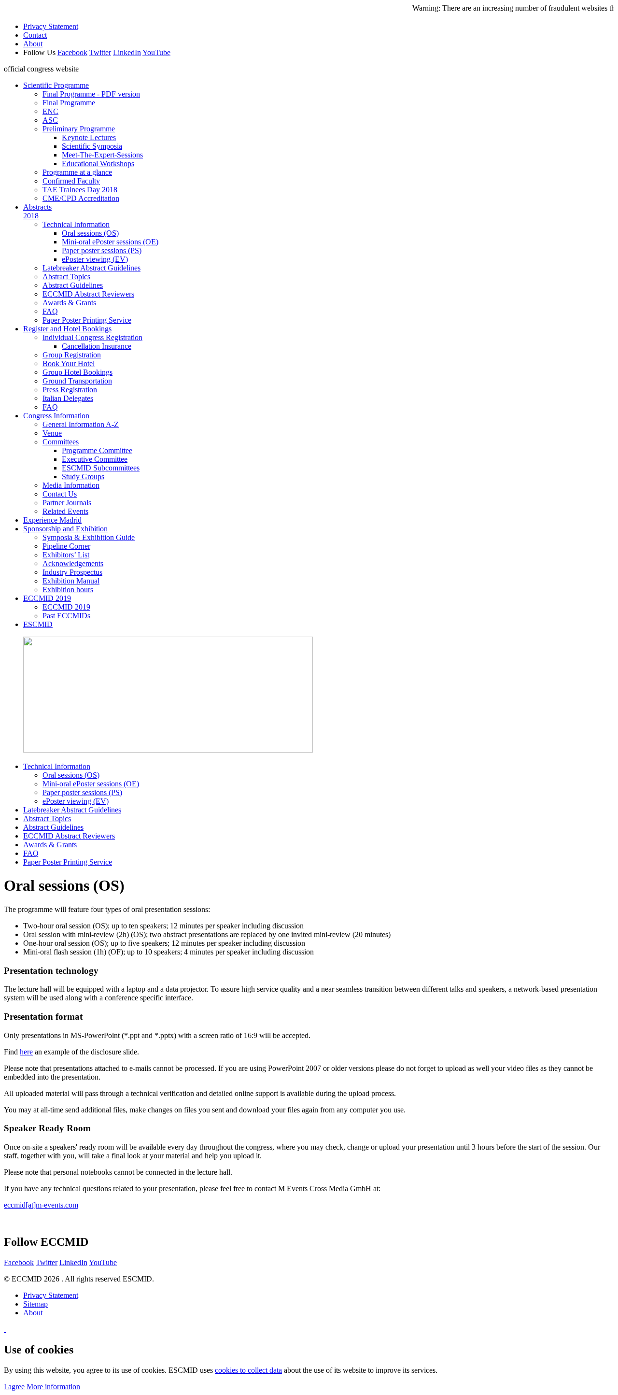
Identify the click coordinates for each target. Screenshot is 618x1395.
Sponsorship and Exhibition (65, 529)
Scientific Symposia (92, 146)
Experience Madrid (52, 520)
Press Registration (69, 389)
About (32, 44)
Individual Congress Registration (92, 337)
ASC (50, 120)
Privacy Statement (50, 26)
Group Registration (71, 355)
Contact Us (59, 494)
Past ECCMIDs (66, 616)
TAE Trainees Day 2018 (79, 189)
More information (53, 1386)
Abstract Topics (66, 276)
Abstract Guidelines (72, 285)
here (26, 1052)
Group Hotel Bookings (77, 372)
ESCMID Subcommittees (101, 468)
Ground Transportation (77, 381)
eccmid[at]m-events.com (41, 1205)
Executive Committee (94, 459)
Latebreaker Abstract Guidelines (91, 268)
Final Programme (68, 103)
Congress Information (56, 416)
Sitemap (35, 1304)
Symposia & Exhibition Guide (88, 537)
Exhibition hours (67, 589)
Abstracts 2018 (37, 211)
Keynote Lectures (89, 137)
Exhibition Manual (70, 581)
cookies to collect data (248, 1370)
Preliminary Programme (78, 129)
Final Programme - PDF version (91, 94)
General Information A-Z (80, 424)
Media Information (70, 485)
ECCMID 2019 (47, 598)
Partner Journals (66, 502)
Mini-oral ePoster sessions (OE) (110, 242)
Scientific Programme (56, 85)
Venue (52, 433)
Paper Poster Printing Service (86, 320)
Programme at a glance (77, 172)
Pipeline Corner (66, 546)
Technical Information (76, 224)
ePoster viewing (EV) (95, 259)
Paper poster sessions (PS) (101, 250)
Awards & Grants (69, 303)
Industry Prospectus (72, 572)
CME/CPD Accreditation (80, 198)
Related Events (65, 511)
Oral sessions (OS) (90, 233)
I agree (14, 1386)
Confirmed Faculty (71, 181)
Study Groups (83, 476)
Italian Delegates (67, 398)
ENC (50, 111)
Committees (60, 442)
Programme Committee (97, 450)
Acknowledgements (72, 563)
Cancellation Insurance (96, 346)
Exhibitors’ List (65, 555)
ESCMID (38, 624)
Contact (35, 35)
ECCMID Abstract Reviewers (88, 294)
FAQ (50, 311)
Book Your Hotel (68, 363)
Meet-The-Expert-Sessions (102, 155)
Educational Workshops (98, 163)
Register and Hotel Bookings (67, 329)
